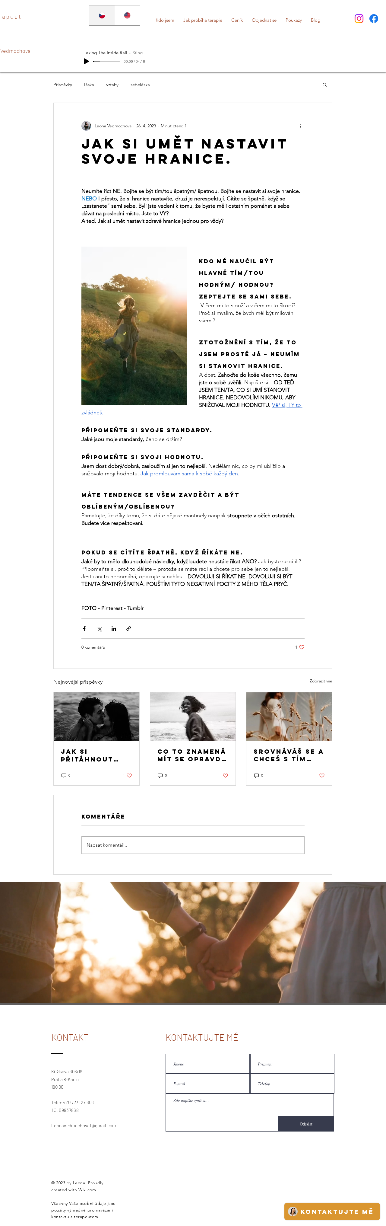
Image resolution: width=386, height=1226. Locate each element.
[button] (324, 84)
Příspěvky (62, 85)
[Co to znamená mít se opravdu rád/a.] (193, 716)
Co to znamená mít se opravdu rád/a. (192, 755)
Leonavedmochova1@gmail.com (83, 1125)
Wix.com (87, 1189)
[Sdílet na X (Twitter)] (99, 628)
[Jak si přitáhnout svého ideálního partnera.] (96, 716)
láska (89, 85)
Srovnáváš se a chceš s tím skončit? (289, 755)
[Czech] (102, 15)
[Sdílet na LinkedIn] (114, 628)
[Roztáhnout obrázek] (134, 326)
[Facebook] (374, 18)
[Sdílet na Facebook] (84, 628)
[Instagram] (359, 18)
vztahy (112, 85)
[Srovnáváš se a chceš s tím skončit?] (289, 716)
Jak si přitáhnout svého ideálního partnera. (87, 755)
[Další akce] (301, 125)
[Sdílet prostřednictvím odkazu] (128, 628)
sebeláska (140, 85)
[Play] (86, 61)
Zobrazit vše (321, 681)
